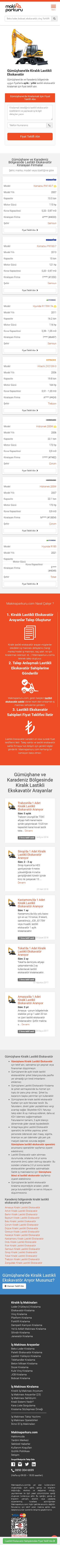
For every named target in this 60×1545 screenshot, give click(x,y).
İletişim (15, 1454)
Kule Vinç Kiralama (22, 1370)
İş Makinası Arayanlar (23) (26, 1394)
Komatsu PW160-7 (46, 246)
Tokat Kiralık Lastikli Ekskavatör (21, 1255)
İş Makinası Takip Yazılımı (26, 1416)
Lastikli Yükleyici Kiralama (26, 1356)
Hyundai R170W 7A (43, 306)
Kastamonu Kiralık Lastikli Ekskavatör (24, 1238)
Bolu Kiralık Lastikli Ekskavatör (20, 1221)
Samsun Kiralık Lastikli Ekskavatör (22, 1249)
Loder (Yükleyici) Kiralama (26, 1306)
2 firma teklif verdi (26, 838)
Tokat (53, 576)
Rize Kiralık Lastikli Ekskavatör (20, 1245)
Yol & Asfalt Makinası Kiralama (28, 1328)
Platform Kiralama (21, 1317)
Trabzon (52, 403)
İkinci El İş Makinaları (23, 1423)
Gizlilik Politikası (20, 1451)
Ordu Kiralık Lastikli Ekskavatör (20, 1242)
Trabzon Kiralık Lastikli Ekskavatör (22, 1259)
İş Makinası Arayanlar (25, 1344)
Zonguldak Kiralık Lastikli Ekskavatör (23, 1262)
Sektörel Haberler (20, 1443)
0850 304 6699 (24, 1470)
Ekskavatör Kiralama (23, 1310)
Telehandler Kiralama (23, 1359)
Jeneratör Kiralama (22, 1336)
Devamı (29, 830)
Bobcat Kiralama (20, 1378)
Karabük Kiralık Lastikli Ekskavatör (22, 1235)
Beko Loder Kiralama (23, 1348)
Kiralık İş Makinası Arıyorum (27, 1390)
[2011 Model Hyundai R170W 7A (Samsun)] (55, 306)
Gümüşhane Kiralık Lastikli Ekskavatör (31, 1061)
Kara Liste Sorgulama (23, 1405)
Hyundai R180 (49, 546)
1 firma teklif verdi (26, 938)
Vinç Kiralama (19, 1314)
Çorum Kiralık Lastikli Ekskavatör (22, 1224)
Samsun (52, 223)
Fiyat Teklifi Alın (30, 136)
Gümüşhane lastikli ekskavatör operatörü (33, 1144)
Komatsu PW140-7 (44, 185)
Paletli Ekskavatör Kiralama (26, 1352)
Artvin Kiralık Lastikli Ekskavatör (21, 1210)
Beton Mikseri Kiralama (24, 1363)
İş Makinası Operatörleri (24, 1420)
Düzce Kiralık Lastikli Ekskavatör (21, 1228)
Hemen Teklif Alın (15, 1286)
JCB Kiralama (19, 1374)
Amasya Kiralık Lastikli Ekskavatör (22, 1207)
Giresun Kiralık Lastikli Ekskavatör (22, 1231)
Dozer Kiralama (19, 1367)
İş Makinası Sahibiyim (23, 1398)
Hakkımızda (18, 1436)
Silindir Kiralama (20, 1332)
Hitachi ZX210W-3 (47, 366)
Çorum (52, 463)
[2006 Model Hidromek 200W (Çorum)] (55, 426)
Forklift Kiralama (20, 1321)
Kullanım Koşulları (21, 1447)
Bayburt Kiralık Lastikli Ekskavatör (22, 1217)
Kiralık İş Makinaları (24, 1302)
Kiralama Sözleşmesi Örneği (27, 1409)
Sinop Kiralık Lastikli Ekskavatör (21, 1252)
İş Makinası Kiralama (25, 1386)
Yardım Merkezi (20, 1440)
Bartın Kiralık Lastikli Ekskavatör (21, 1214)
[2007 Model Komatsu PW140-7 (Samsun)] (55, 185)
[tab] (30, 97)
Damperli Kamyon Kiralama (26, 1325)
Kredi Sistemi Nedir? (22, 1401)
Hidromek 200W (45, 426)
